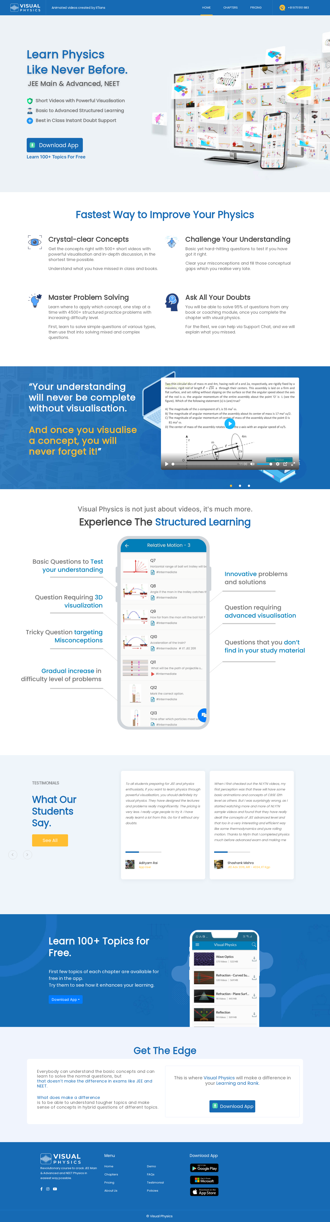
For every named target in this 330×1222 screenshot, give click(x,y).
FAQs (150, 1174)
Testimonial (155, 1182)
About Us (110, 1190)
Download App (58, 145)
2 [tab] (240, 486)
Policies (152, 1190)
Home (207, 7)
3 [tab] (249, 486)
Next (27, 854)
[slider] (205, 464)
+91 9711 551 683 (298, 7)
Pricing (256, 7)
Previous (12, 854)
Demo (151, 1166)
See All (50, 840)
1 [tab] (231, 486)
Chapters (230, 7)
